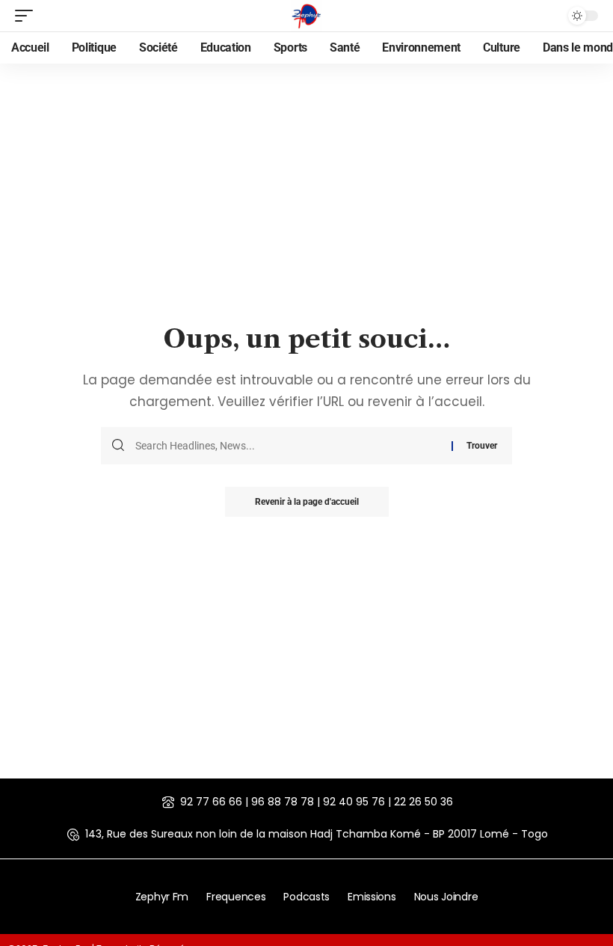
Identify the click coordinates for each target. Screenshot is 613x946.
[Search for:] (288, 445)
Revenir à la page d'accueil (307, 502)
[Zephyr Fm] (306, 15)
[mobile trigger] (27, 16)
